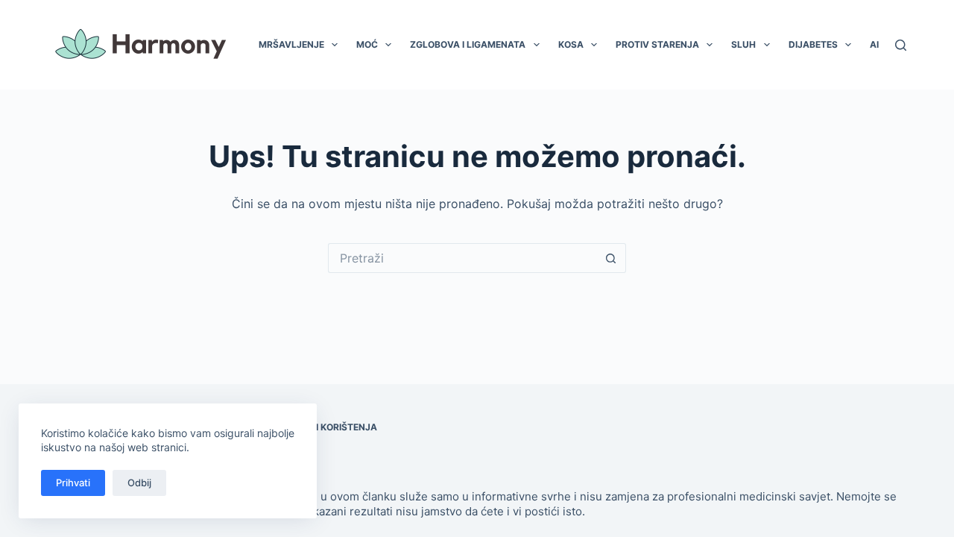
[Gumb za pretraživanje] (611, 258)
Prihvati (73, 483)
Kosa (571, 44)
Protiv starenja (657, 44)
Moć (367, 44)
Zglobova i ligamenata (467, 44)
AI (874, 44)
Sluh (743, 44)
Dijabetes (813, 44)
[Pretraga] (900, 45)
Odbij (139, 483)
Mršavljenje (291, 44)
